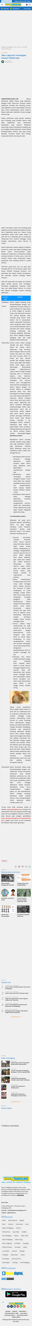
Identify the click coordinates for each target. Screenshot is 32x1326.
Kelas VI (4, 861)
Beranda (3, 47)
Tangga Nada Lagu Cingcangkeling (22, 884)
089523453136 (11, 1213)
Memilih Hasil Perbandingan (5, 915)
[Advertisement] (16, 28)
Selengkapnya (15, 1016)
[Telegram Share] (26, 866)
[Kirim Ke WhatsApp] (29, 866)
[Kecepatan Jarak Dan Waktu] (8, 893)
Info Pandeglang (6, 1235)
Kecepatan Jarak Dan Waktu (7, 899)
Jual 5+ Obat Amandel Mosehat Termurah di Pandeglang (17, 987)
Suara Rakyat (5, 1262)
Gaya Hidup (16, 1232)
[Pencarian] (30, 4)
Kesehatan (17, 1243)
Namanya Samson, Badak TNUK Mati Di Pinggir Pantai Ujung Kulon (16, 1011)
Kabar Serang (18, 1239)
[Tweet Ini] (19, 866)
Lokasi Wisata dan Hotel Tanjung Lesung (16, 993)
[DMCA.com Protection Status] (7, 1279)
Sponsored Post (16, 1259)
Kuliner (25, 1247)
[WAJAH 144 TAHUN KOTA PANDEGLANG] (3, 1087)
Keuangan (26, 1243)
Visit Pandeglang (24, 1262)
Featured (18, 1228)
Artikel (4, 1220)
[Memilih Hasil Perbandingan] (8, 909)
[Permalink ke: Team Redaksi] (2, 61)
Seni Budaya (5, 1259)
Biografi (21, 1220)
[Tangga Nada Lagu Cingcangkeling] (24, 878)
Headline (24, 1232)
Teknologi (15, 1262)
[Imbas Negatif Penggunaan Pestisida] (8, 878)
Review (23, 1255)
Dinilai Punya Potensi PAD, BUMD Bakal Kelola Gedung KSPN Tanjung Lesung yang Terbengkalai (20, 1063)
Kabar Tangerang (7, 1243)
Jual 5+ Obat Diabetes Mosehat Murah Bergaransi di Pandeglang (16, 1005)
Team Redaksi (8, 61)
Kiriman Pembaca (7, 1247)
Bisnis (3, 1224)
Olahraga (21, 1251)
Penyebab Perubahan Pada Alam (23, 915)
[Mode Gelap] (27, 4)
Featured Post (6, 1232)
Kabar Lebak (24, 1235)
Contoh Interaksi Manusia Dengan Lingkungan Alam (22, 899)
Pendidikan (10, 47)
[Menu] (2, 4)
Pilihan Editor (14, 1255)
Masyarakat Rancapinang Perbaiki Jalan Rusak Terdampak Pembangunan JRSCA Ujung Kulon (20, 1079)
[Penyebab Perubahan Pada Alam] (24, 909)
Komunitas (18, 1247)
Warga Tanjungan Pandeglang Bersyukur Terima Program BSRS (20, 1071)
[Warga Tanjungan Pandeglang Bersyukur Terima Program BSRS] (5, 1072)
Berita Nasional (12, 1220)
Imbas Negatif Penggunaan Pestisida (7, 884)
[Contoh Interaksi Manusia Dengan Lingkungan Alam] (24, 893)
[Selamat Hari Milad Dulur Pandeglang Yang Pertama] (3, 1095)
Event (27, 1224)
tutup (3, 1302)
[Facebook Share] (16, 866)
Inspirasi (16, 1235)
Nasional (14, 1251)
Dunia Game (19, 1224)
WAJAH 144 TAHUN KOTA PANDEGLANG (18, 1087)
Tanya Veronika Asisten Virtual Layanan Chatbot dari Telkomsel (16, 999)
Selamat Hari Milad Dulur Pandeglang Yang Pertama (18, 1094)
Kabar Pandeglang (7, 1239)
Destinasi (10, 1224)
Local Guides (5, 1251)
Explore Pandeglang (7, 1228)
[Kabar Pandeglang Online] (13, 4)
